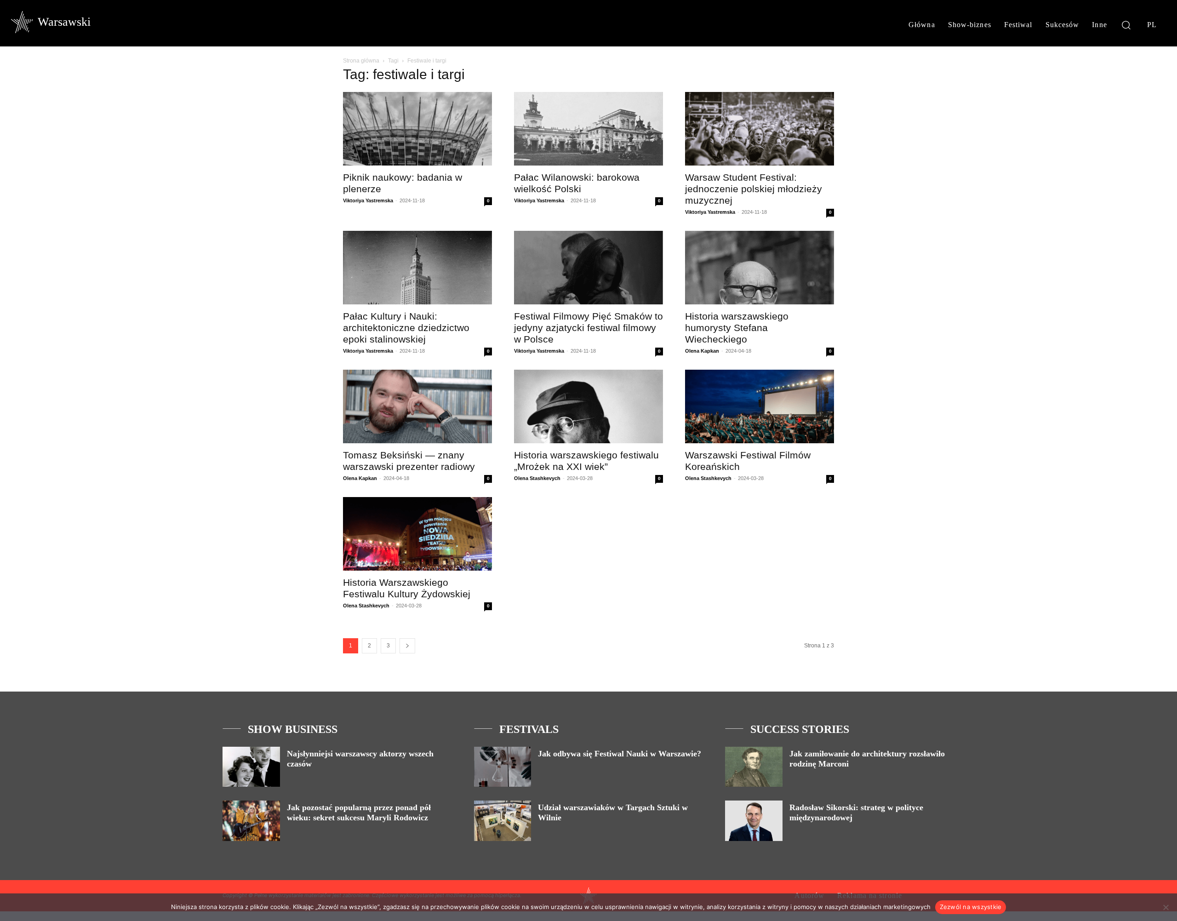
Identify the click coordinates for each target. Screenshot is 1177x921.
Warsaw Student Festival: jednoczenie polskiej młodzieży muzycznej (753, 189)
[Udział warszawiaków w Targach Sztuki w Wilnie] (502, 821)
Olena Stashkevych (537, 478)
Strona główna (361, 60)
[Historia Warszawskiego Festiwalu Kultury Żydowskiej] (417, 534)
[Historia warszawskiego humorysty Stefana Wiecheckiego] (759, 267)
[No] (1165, 907)
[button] (1126, 24)
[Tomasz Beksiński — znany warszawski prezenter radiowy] (417, 406)
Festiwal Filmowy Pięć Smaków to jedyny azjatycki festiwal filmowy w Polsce (588, 327)
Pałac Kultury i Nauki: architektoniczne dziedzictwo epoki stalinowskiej (406, 327)
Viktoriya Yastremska (368, 200)
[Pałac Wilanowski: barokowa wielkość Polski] (588, 129)
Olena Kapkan (702, 351)
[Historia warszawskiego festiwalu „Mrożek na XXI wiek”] (588, 406)
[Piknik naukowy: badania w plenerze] (417, 129)
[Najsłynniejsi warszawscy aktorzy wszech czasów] (251, 767)
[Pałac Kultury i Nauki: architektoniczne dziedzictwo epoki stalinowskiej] (417, 267)
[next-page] (407, 645)
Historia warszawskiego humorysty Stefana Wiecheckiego (736, 327)
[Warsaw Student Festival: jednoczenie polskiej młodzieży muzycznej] (759, 129)
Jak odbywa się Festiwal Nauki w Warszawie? (619, 753)
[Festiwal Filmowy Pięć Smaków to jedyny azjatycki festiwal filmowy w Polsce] (588, 267)
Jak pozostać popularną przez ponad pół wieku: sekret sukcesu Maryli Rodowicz (359, 812)
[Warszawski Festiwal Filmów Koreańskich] (759, 406)
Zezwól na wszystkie (971, 906)
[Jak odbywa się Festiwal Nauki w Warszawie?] (502, 767)
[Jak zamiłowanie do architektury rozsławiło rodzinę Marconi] (754, 767)
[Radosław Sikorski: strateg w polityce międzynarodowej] (754, 821)
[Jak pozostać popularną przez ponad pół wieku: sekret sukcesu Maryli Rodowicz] (251, 821)
